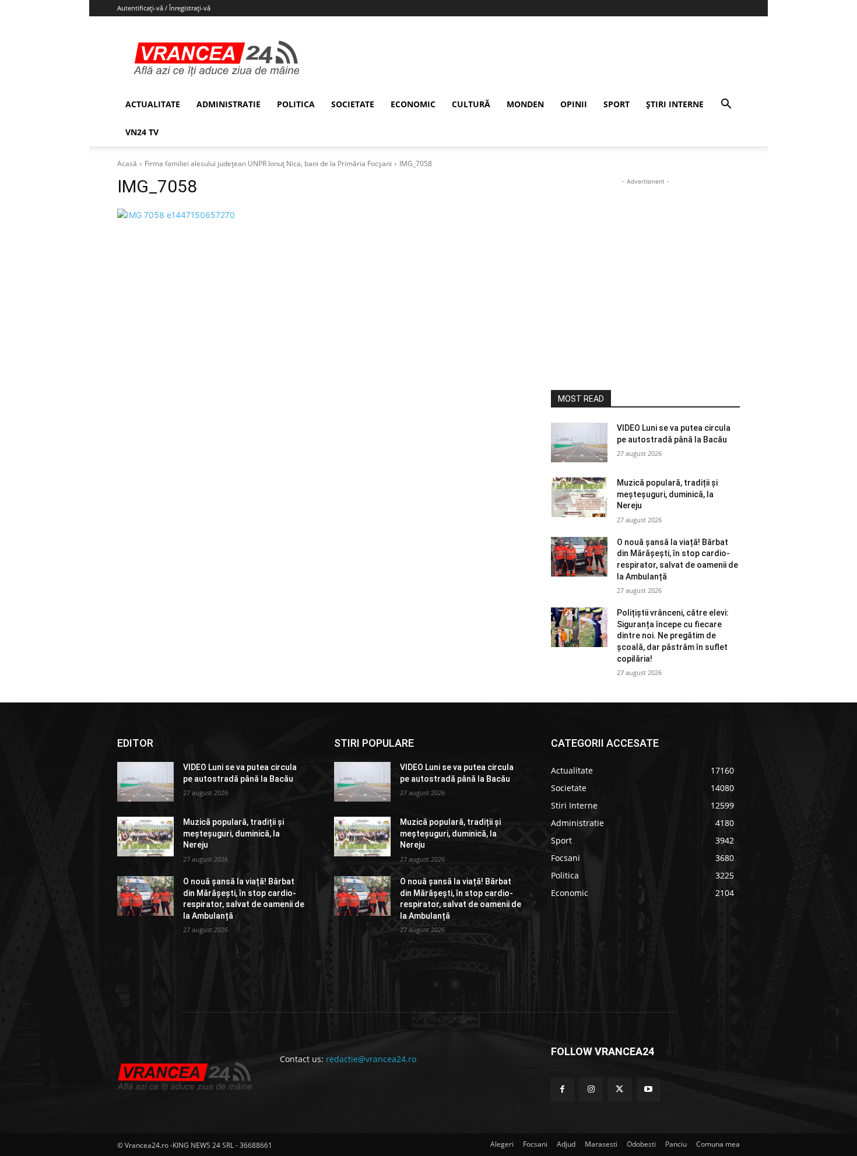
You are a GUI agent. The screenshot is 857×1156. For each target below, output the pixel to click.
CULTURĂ (471, 104)
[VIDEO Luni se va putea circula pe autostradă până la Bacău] (579, 442)
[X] (619, 1089)
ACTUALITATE (152, 104)
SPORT (616, 104)
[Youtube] (648, 1089)
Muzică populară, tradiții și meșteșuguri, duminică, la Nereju (667, 494)
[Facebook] (562, 1089)
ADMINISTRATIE (228, 104)
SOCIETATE (352, 104)
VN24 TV (142, 132)
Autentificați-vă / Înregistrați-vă (163, 7)
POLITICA (296, 104)
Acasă (127, 163)
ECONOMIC (413, 104)
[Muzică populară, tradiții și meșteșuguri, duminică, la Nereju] (579, 497)
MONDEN (525, 104)
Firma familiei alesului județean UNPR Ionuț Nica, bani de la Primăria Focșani (268, 163)
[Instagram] (590, 1089)
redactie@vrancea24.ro (371, 1058)
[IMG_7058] (320, 215)
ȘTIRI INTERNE (675, 104)
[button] (726, 105)
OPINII (573, 104)
